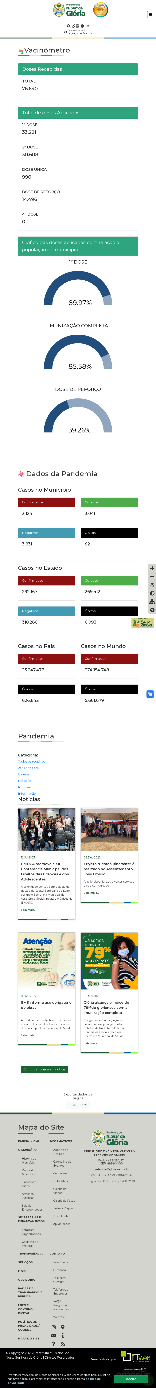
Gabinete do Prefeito (30, 1244)
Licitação (24, 781)
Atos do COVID (29, 768)
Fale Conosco (62, 1262)
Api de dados (61, 1224)
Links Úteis (60, 1181)
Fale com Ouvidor (59, 1280)
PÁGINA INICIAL (29, 1141)
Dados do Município (28, 1172)
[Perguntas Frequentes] (82, 26)
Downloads (60, 1216)
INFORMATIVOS (60, 1141)
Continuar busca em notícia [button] (44, 1069)
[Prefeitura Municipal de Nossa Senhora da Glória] (69, 9)
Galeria (23, 774)
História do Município (29, 1160)
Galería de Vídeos (59, 1191)
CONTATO (57, 1253)
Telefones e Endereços (60, 1291)
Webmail (59, 1317)
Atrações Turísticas (28, 1196)
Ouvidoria (26, 1279)
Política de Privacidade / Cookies (28, 1326)
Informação (27, 794)
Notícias (24, 787)
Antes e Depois (63, 1208)
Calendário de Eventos (62, 1163)
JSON (72, 1105)
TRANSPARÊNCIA (30, 1253)
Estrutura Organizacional (31, 1232)
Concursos (60, 1173)
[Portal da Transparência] (77, 26)
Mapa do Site (28, 1338)
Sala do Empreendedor (32, 1207)
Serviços (25, 1262)
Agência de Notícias (60, 1152)
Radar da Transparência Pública (30, 1292)
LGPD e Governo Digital (25, 1309)
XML (84, 1105)
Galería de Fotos (64, 1200)
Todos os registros (31, 761)
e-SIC (22, 1271)
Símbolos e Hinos (29, 1184)
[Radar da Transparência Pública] (87, 26)
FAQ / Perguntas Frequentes (61, 1305)
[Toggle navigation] (150, 14)
